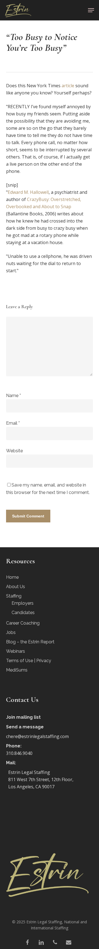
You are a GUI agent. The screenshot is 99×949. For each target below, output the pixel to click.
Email (13, 423)
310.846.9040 (19, 753)
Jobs (11, 632)
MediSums (17, 670)
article (68, 86)
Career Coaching (23, 623)
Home (12, 577)
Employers (23, 603)
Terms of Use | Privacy (28, 660)
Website (14, 450)
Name (13, 395)
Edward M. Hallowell (28, 192)
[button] (91, 10)
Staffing (13, 596)
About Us (15, 586)
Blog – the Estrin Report (30, 641)
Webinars (15, 651)
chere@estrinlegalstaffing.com (37, 736)
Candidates (23, 612)
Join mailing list (23, 717)
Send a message (25, 726)
